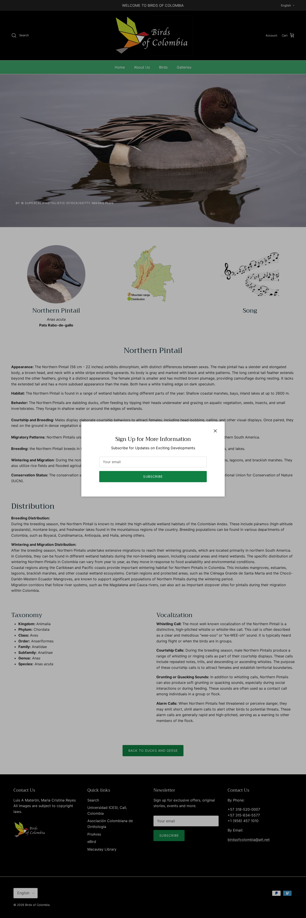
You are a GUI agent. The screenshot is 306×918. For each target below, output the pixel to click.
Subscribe (153, 476)
